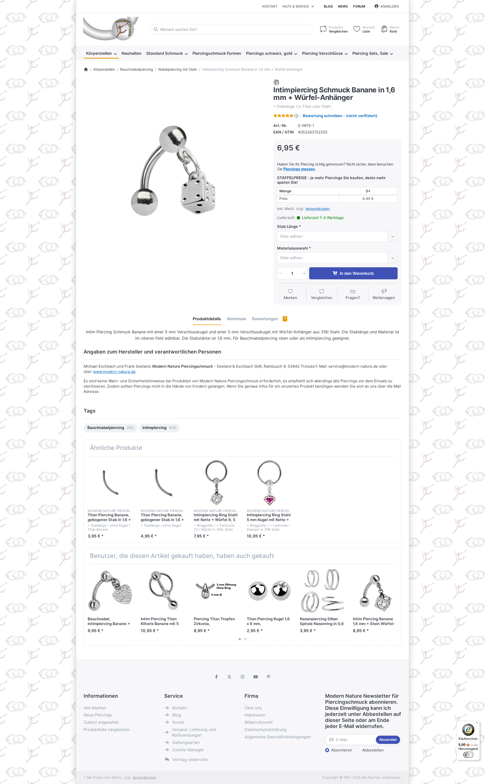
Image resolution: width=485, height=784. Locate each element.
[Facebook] (216, 676)
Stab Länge (287, 226)
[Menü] (477, 724)
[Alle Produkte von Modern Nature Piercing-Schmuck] (276, 82)
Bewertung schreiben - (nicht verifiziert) (340, 115)
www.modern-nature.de (114, 371)
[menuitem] (101, 53)
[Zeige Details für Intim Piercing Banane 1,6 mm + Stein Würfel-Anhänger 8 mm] (375, 590)
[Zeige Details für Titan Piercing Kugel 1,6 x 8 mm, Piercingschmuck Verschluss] (269, 590)
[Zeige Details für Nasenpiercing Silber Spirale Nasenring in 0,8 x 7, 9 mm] (322, 590)
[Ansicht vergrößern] (175, 170)
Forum (359, 6)
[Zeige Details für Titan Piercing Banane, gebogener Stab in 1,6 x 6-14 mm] (110, 482)
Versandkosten (317, 208)
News (343, 6)
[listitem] (175, 170)
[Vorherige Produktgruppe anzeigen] (89, 605)
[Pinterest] (268, 676)
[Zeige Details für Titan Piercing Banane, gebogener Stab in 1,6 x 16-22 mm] (163, 482)
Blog (328, 6)
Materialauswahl (292, 248)
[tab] (207, 319)
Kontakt (269, 6)
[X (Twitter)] (229, 676)
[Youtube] (255, 676)
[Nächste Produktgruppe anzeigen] (395, 605)
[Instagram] (242, 676)
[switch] (468, 755)
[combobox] (231, 29)
